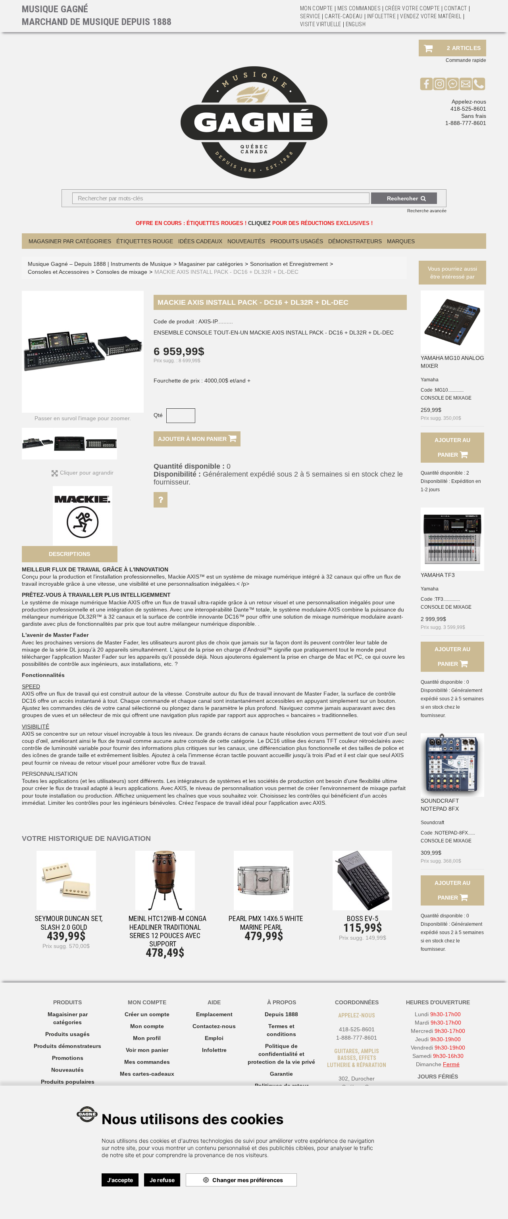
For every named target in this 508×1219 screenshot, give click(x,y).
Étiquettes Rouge (144, 241)
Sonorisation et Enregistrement (289, 264)
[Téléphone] (478, 84)
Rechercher (402, 198)
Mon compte (147, 1026)
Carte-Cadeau (343, 16)
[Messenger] (452, 84)
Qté (158, 415)
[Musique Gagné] (254, 122)
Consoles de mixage (121, 272)
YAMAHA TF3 (438, 575)
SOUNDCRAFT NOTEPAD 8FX (440, 805)
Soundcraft (432, 822)
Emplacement (214, 1014)
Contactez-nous (214, 1026)
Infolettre (381, 16)
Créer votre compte (412, 8)
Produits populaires (67, 1082)
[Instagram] (439, 84)
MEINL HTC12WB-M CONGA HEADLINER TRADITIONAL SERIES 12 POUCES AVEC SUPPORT (167, 931)
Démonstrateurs (355, 241)
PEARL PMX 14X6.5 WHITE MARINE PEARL (266, 922)
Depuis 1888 (281, 1014)
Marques (401, 241)
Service (310, 16)
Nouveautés (246, 241)
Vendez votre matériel (430, 16)
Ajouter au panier (452, 447)
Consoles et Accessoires (58, 272)
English (356, 24)
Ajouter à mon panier (193, 439)
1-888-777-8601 (465, 123)
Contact (455, 8)
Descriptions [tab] (69, 554)
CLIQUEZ (259, 223)
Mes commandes (359, 8)
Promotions (67, 1058)
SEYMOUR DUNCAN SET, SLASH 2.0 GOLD (68, 922)
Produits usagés (67, 1034)
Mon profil (147, 1038)
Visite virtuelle (320, 24)
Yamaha (430, 380)
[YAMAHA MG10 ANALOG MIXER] (452, 322)
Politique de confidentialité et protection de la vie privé (281, 1054)
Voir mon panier (147, 1050)
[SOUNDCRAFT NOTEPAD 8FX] (452, 765)
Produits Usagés (296, 241)
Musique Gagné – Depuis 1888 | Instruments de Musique (99, 264)
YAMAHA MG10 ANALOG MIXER (452, 362)
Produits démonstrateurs (67, 1046)
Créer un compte (147, 1014)
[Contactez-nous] (465, 84)
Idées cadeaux (200, 241)
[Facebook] (426, 84)
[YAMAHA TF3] (452, 539)
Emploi (214, 1038)
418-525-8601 (468, 109)
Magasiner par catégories (70, 241)
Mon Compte (316, 8)
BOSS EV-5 (362, 918)
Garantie (281, 1074)
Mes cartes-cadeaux (147, 1074)
